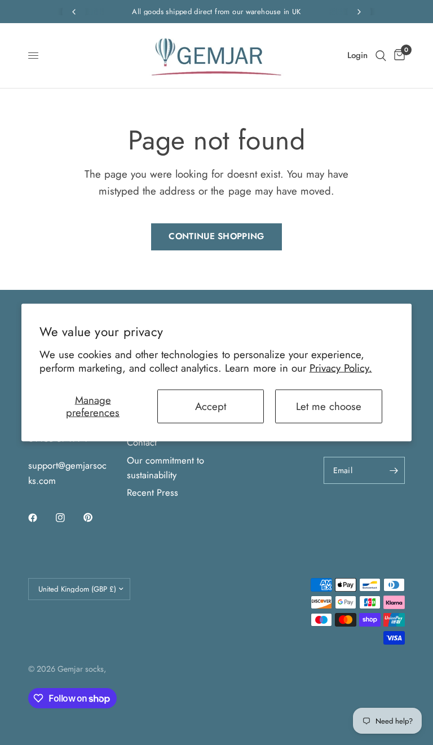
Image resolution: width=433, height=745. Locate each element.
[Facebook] (40, 517)
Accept (210, 405)
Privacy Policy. (341, 368)
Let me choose (328, 405)
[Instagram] (68, 517)
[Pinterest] (95, 517)
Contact (142, 442)
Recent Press (152, 492)
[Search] (381, 55)
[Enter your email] (393, 470)
